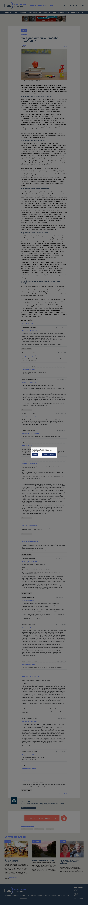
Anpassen (35, 454)
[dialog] (44, 452)
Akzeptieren (52, 454)
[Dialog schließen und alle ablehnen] (56, 449)
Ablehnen (45, 454)
